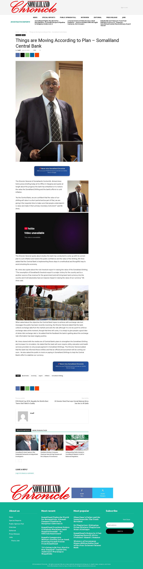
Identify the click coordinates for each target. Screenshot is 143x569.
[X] (22, 55)
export (41, 375)
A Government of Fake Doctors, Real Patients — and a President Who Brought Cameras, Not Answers (83, 22)
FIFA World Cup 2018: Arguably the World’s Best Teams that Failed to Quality (32, 402)
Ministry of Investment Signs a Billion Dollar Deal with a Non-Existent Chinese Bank (87, 544)
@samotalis (25, 375)
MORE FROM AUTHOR (39, 430)
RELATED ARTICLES (23, 430)
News (23, 35)
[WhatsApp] (27, 55)
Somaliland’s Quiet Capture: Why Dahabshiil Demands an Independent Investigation (27, 454)
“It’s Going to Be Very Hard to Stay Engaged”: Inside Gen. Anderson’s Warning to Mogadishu (55, 550)
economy (33, 375)
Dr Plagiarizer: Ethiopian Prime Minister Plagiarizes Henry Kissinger (87, 527)
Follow (102, 488)
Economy (24, 32)
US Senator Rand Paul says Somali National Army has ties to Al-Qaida (71, 402)
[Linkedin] (32, 55)
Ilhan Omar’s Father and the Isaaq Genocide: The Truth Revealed (87, 519)
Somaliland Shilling (57, 375)
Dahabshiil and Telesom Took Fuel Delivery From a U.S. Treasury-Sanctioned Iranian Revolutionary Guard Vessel (115, 23)
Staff (19, 50)
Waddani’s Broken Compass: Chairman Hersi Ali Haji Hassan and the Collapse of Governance (51, 454)
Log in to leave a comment (25, 473)
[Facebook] (18, 55)
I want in (120, 531)
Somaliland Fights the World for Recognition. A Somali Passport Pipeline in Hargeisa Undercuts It (50, 22)
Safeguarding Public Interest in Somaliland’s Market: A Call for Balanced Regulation (75, 454)
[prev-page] (36, 27)
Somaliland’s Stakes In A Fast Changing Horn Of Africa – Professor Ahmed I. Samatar (87, 535)
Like (82, 488)
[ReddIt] (37, 55)
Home (17, 32)
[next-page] (39, 27)
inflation (47, 375)
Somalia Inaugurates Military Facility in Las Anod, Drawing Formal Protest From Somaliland (55, 540)
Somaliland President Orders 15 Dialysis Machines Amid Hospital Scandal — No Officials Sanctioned (55, 530)
